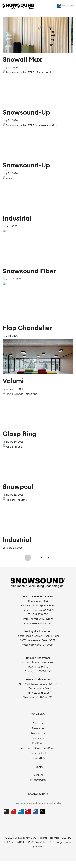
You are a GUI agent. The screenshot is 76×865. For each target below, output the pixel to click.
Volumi (13, 381)
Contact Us (38, 738)
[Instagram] (6, 811)
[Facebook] (35, 811)
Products (38, 723)
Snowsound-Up (26, 113)
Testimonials (38, 733)
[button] (54, 6)
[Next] (48, 558)
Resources (38, 728)
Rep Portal (38, 743)
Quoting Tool (38, 753)
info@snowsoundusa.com (38, 619)
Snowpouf (18, 487)
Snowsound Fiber (29, 271)
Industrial (17, 219)
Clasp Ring (19, 434)
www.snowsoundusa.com (38, 623)
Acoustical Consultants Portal (38, 748)
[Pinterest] (28, 811)
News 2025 (38, 758)
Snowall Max (22, 60)
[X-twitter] (42, 811)
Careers (38, 775)
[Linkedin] (21, 811)
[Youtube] (13, 811)
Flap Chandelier (27, 328)
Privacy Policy (38, 780)
